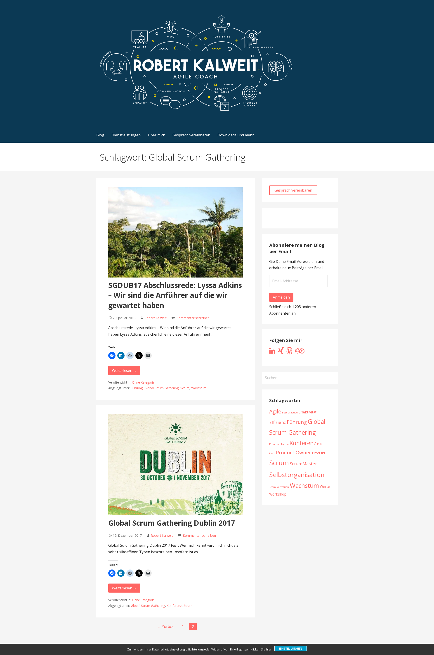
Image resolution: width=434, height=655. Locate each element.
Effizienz (277, 422)
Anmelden (281, 297)
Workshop (277, 494)
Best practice (290, 412)
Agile (275, 411)
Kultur (321, 444)
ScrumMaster (303, 463)
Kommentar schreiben (193, 318)
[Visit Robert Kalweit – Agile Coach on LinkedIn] (272, 351)
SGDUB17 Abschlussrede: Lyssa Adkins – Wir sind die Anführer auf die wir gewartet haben (175, 295)
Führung (137, 388)
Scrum (184, 388)
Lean (272, 453)
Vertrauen (283, 487)
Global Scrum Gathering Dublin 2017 (171, 523)
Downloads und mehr (235, 135)
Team (272, 487)
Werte (325, 486)
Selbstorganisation (297, 474)
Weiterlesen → (124, 370)
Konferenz (174, 605)
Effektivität (307, 412)
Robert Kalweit (155, 318)
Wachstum (198, 388)
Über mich (156, 135)
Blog (100, 135)
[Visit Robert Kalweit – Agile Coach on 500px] (289, 351)
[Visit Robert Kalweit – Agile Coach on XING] (281, 351)
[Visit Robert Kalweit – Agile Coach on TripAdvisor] (299, 351)
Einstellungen (290, 648)
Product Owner (293, 452)
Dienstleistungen (126, 135)
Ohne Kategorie (143, 382)
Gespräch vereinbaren (191, 135)
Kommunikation (279, 444)
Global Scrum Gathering (161, 388)
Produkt (318, 453)
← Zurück (165, 626)
